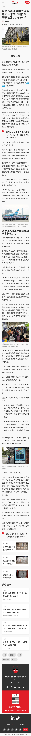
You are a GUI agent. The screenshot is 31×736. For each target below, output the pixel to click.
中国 (4, 655)
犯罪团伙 (12, 655)
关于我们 (9, 724)
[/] (15, 2)
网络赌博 (6, 659)
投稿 (27, 2)
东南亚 (14, 659)
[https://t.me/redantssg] (23, 687)
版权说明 (22, 724)
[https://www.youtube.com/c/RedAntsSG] (15, 687)
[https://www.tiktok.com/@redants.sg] (7, 687)
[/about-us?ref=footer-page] (19, 687)
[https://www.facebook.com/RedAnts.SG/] (11, 687)
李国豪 (7, 21)
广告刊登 (16, 724)
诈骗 (20, 655)
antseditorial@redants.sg (18, 710)
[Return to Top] (27, 733)
